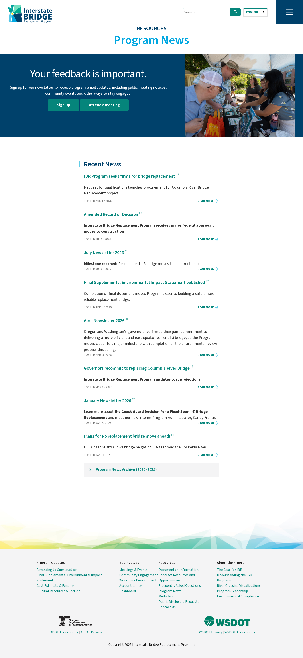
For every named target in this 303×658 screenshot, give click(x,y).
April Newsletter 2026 (104, 321)
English (252, 12)
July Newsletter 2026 (104, 253)
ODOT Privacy (91, 632)
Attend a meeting (104, 105)
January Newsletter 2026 (107, 401)
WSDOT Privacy (210, 632)
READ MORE (205, 201)
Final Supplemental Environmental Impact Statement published (144, 282)
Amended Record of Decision (111, 214)
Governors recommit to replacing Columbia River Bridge (137, 368)
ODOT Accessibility (64, 632)
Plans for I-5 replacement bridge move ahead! (127, 436)
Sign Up (63, 105)
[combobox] (255, 12)
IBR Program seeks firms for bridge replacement (130, 176)
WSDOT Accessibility (240, 632)
